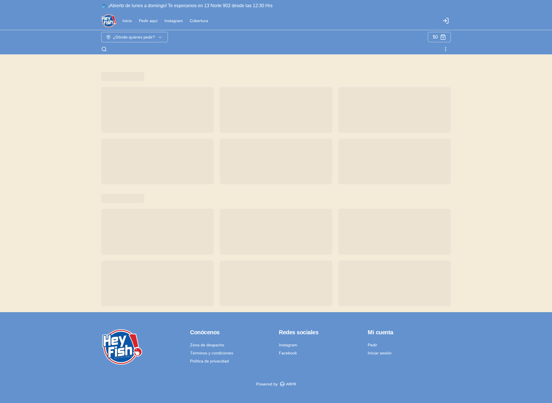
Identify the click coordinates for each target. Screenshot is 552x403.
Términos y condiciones (211, 353)
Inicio (127, 20)
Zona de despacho (207, 345)
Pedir (372, 345)
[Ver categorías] (445, 49)
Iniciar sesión (380, 353)
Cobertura (199, 20)
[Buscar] (104, 49)
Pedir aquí (148, 20)
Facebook (288, 353)
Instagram (173, 20)
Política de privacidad (209, 361)
